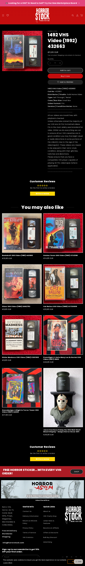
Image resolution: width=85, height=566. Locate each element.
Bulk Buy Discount (50, 537)
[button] (3, 15)
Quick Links (49, 507)
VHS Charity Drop (50, 516)
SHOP (76, 471)
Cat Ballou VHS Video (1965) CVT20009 (60, 306)
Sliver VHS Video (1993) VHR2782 (16, 306)
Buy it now (65, 76)
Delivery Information (31, 516)
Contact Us (27, 511)
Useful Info (28, 507)
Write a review (42, 193)
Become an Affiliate (51, 528)
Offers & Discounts (50, 533)
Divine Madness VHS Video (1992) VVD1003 (20, 357)
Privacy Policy (28, 528)
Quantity (51, 59)
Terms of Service (29, 533)
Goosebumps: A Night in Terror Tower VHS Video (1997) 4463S (20, 411)
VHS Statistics (28, 537)
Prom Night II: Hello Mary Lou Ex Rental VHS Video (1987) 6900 (62, 358)
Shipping (61, 55)
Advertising (47, 542)
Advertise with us (42, 500)
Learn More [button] (7, 563)
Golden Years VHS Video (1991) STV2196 (60, 255)
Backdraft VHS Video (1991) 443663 (17, 255)
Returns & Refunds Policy (30, 522)
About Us (46, 511)
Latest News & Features (48, 522)
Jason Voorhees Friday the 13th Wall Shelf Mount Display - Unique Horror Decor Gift (62, 431)
